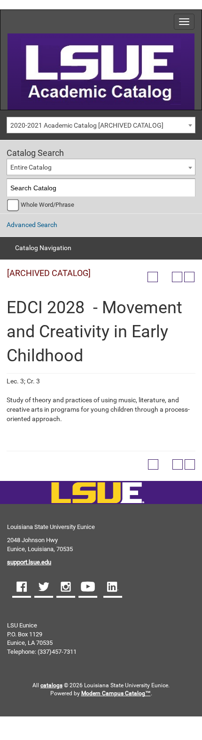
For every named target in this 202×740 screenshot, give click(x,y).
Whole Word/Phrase (47, 204)
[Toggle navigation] (184, 22)
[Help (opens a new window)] (189, 277)
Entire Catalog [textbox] (31, 167)
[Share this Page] (165, 277)
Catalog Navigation (43, 248)
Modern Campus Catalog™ (116, 693)
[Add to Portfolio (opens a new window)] (153, 277)
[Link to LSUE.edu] (101, 70)
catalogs (51, 685)
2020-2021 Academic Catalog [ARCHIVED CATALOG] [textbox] (86, 125)
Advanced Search (32, 224)
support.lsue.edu (29, 562)
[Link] (97, 493)
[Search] (186, 188)
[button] (21, 588)
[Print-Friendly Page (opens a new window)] (177, 277)
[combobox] (101, 125)
